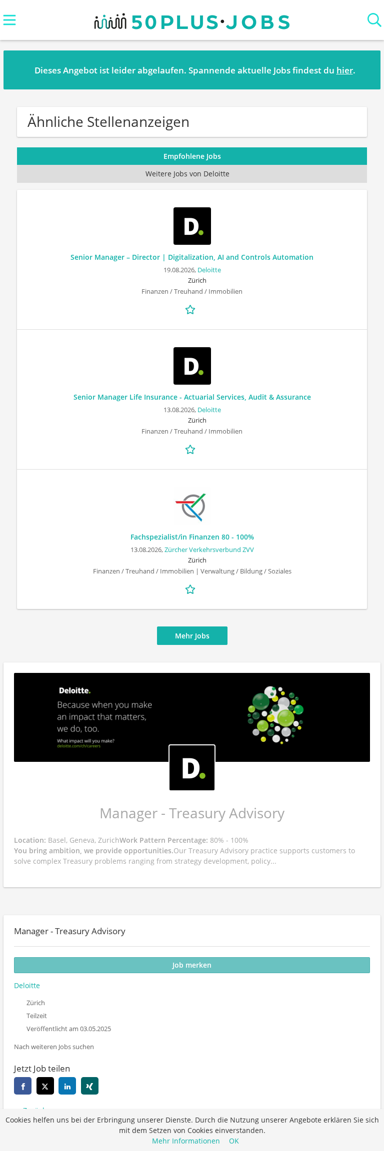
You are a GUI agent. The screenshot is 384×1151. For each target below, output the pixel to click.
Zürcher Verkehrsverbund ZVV (209, 550)
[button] (365, 69)
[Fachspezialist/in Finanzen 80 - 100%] (192, 506)
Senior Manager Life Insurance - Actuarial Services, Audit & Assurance (192, 397)
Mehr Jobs (192, 635)
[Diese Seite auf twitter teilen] (45, 1086)
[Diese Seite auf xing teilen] (89, 1086)
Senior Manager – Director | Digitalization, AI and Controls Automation (192, 257)
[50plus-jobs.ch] (192, 18)
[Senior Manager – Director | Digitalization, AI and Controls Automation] (192, 226)
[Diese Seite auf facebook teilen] (23, 1086)
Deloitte (209, 270)
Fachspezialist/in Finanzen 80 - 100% (192, 537)
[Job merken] (192, 309)
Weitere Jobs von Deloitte (188, 173)
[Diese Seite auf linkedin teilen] (67, 1086)
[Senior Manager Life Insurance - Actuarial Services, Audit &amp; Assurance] (192, 366)
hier (344, 70)
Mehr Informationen (186, 1141)
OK (234, 1141)
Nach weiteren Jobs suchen (54, 1047)
